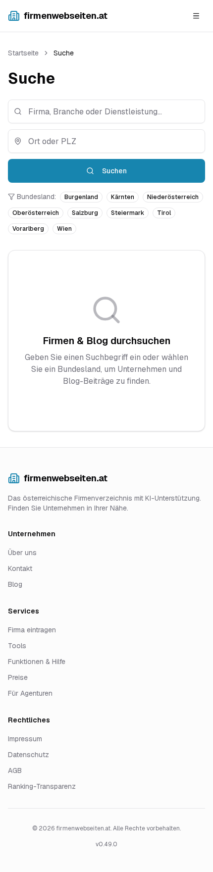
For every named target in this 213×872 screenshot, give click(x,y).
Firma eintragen (32, 629)
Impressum (25, 738)
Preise (18, 677)
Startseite (23, 53)
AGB (15, 770)
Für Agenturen (30, 693)
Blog (15, 584)
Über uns (22, 552)
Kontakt (20, 568)
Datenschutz (28, 754)
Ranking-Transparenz (42, 786)
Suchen (114, 170)
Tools (17, 645)
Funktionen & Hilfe (36, 661)
